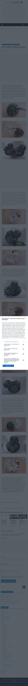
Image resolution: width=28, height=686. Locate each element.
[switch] (23, 344)
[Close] (25, 318)
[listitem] (14, 341)
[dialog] (14, 343)
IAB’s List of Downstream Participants (15, 337)
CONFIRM (8, 365)
